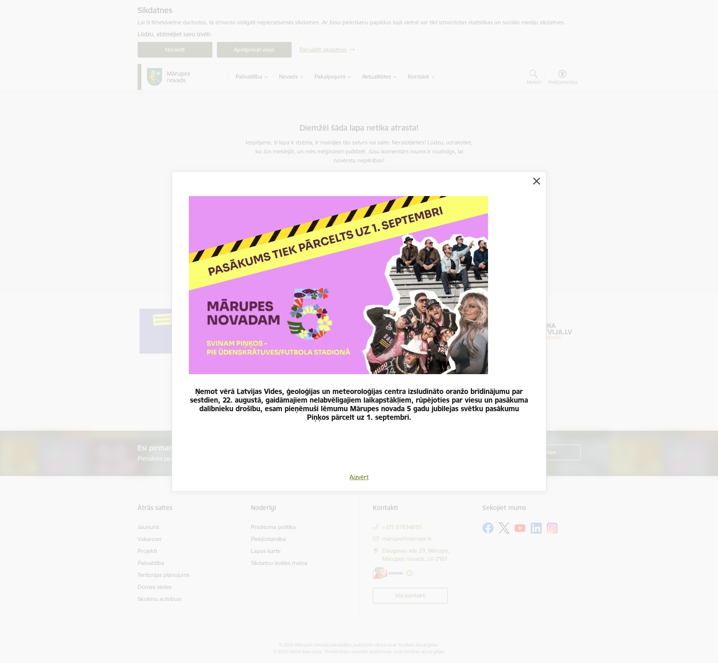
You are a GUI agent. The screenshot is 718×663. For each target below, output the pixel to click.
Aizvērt (359, 477)
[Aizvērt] (536, 181)
